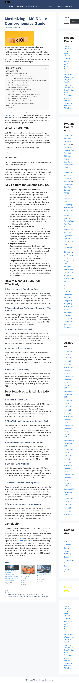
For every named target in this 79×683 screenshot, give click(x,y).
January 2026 (69, 376)
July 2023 (67, 501)
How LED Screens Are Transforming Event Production (69, 90)
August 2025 (68, 400)
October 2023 (69, 489)
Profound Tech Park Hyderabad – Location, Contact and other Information (68, 238)
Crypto (50, 6)
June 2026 (67, 358)
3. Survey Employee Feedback (20, 83)
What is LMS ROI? (13, 71)
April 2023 (67, 511)
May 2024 (67, 459)
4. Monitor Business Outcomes (20, 85)
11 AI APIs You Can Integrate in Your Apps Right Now (68, 103)
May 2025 (67, 410)
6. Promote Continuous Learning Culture (23, 103)
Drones (66, 557)
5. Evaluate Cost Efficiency (19, 87)
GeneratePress (49, 680)
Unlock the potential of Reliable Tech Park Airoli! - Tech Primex (69, 221)
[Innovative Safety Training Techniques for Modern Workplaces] (28, 569)
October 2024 (69, 440)
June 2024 (67, 456)
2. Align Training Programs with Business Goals (25, 94)
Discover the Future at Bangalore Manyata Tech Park (69, 275)
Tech (43, 6)
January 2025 (69, 425)
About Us (59, 6)
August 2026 (68, 351)
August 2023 (68, 498)
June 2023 (67, 505)
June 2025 (67, 407)
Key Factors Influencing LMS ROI (18, 73)
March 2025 (68, 416)
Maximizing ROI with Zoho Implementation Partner (43, 576)
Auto (65, 538)
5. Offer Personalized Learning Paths (22, 101)
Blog (65, 541)
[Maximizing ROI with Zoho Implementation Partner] (44, 569)
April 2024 (67, 462)
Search (66, 18)
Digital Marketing (32, 6)
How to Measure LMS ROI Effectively (19, 76)
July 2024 (67, 452)
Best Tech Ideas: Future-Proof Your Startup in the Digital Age (25, 594)
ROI (8, 592)
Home (11, 6)
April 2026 (67, 364)
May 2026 (67, 361)
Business (20, 6)
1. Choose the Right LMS (18, 92)
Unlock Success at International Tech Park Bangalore (68, 321)
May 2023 (67, 508)
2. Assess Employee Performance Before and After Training (29, 80)
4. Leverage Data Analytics (19, 98)
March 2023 (68, 514)
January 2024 (69, 474)
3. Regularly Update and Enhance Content (24, 96)
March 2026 (68, 367)
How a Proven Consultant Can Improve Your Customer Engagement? (28, 596)
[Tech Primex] (7, 2)
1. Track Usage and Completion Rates (22, 78)
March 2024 (68, 465)
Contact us (69, 6)
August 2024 (68, 449)
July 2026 (67, 354)
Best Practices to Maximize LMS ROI (19, 89)
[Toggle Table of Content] (45, 68)
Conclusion (10, 105)
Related (13, 108)
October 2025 (69, 391)
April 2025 (67, 413)
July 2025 (67, 403)
